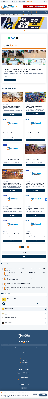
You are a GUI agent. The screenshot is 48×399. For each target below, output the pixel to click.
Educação (22, 11)
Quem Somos (15, 1)
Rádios (30, 1)
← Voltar (24, 252)
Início (24, 256)
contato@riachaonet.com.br (24, 379)
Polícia (16, 11)
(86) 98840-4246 (21, 373)
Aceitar (43, 394)
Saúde (34, 11)
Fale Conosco (25, 362)
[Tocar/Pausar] (3, 303)
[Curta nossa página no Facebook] (46, 1)
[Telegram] (14, 38)
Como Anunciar (21, 1)
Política (28, 11)
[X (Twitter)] (17, 38)
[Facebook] (12, 38)
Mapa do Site (24, 364)
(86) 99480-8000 (28, 373)
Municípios (9, 11)
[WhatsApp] (9, 38)
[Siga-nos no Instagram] (44, 1)
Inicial (3, 11)
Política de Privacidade (8, 396)
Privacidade (25, 360)
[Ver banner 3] (24, 30)
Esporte (39, 11)
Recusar (35, 394)
